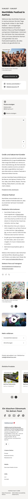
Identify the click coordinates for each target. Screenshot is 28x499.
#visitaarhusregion (7, 268)
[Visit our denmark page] (5, 415)
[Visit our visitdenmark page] (14, 415)
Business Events (8, 455)
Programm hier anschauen (10, 189)
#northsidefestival (7, 266)
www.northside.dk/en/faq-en (14, 259)
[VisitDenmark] (9, 423)
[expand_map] (23, 120)
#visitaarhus (17, 266)
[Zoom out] (23, 146)
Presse (6, 453)
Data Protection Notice (6, 493)
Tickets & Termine (9, 76)
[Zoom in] (23, 142)
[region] (14, 133)
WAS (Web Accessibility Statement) (18, 493)
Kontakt (6, 479)
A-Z (5, 477)
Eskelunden (20, 214)
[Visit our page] (9, 415)
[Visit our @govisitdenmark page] (18, 415)
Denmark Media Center (11, 467)
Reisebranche (8, 457)
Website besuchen (12, 87)
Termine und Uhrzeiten (13, 83)
